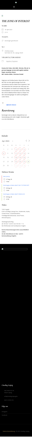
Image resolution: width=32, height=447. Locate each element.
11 (16, 153)
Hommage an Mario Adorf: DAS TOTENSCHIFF (16, 185)
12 (20, 153)
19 (20, 157)
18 (16, 157)
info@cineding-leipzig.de (10, 396)
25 (16, 162)
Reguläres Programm (12, 61)
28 (28, 162)
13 (24, 153)
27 (24, 162)
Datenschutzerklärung (9, 431)
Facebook (4, 415)
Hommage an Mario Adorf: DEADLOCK (14, 194)
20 (24, 157)
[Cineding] (16, 3)
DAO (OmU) (6, 176)
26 (20, 162)
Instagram (4, 411)
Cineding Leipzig (9, 51)
